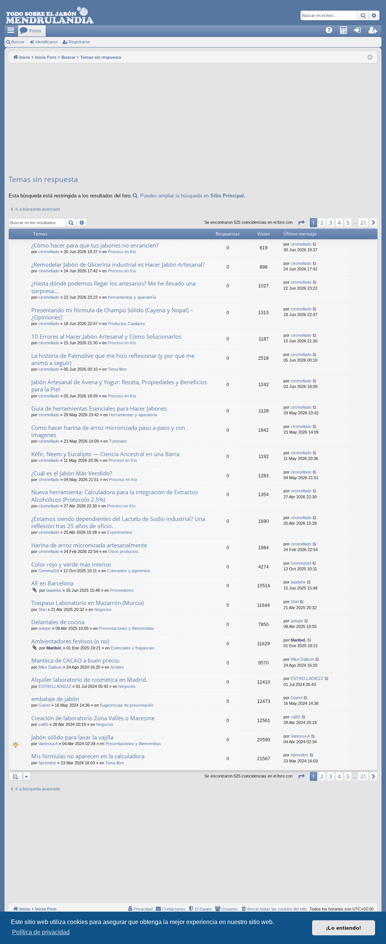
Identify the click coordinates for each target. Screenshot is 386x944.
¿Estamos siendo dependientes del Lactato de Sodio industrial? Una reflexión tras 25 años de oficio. (118, 522)
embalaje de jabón (55, 699)
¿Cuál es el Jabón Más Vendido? (71, 473)
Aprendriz (47, 763)
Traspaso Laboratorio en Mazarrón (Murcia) (87, 602)
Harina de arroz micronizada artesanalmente (89, 545)
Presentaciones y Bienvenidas (126, 628)
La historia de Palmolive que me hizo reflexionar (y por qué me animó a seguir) (113, 359)
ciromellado (48, 251)
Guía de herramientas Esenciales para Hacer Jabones (99, 408)
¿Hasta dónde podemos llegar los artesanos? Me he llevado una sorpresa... (113, 287)
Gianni (44, 705)
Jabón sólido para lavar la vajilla (72, 737)
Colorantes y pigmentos (128, 570)
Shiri (42, 609)
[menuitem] (331, 31)
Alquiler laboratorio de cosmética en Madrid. (89, 679)
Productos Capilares (126, 323)
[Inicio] (50, 15)
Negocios (103, 609)
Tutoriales (118, 441)
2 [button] (321, 222)
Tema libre (117, 369)
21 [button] (363, 222)
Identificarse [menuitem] (361, 32)
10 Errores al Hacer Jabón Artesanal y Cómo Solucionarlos (106, 336)
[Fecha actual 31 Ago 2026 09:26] (370, 57)
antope (44, 628)
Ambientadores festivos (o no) (70, 641)
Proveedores (122, 590)
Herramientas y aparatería (132, 297)
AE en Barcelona (52, 583)
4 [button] (339, 222)
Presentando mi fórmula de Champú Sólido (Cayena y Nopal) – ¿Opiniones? (112, 313)
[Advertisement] (193, 119)
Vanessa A (48, 743)
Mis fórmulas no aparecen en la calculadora (87, 756)
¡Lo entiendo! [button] (343, 928)
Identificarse (46, 42)
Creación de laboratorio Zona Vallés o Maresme (93, 718)
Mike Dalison (50, 667)
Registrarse (79, 42)
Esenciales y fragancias (133, 648)
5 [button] (347, 222)
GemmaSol (48, 570)
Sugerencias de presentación (126, 705)
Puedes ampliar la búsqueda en (192, 196)
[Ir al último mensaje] (314, 244)
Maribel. (54, 648)
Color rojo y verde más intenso (71, 564)
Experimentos (119, 532)
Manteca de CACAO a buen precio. (75, 660)
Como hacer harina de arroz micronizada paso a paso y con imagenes (108, 431)
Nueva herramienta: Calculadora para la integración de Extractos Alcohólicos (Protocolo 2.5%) (114, 495)
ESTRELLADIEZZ (54, 686)
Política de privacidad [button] (41, 932)
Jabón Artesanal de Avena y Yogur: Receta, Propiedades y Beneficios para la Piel (119, 385)
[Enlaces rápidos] (11, 31)
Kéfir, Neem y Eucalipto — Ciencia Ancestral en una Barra (105, 454)
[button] (301, 222)
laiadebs (53, 590)
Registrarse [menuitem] (376, 32)
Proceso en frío (122, 251)
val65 (43, 724)
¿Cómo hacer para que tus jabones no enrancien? (94, 245)
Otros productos (123, 551)
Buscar (18, 42)
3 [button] (330, 222)
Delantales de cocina (57, 622)
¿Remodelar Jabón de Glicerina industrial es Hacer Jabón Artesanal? (118, 264)
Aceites (117, 667)
